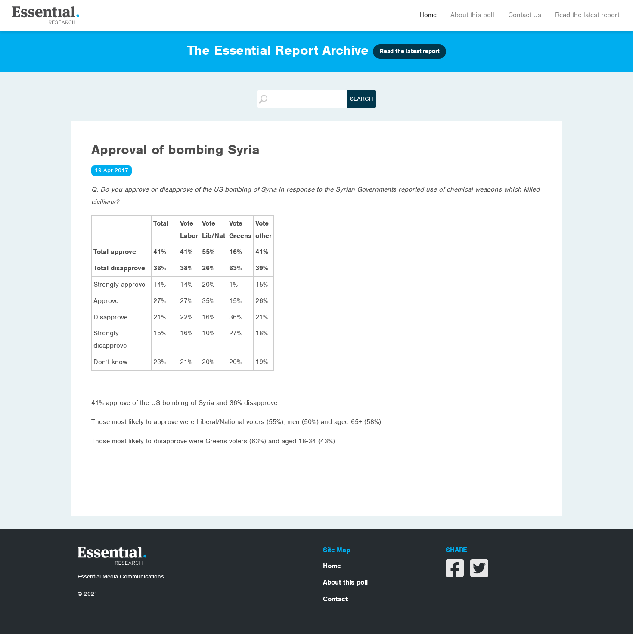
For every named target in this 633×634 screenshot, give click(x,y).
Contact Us (524, 15)
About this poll (472, 15)
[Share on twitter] (479, 573)
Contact (335, 599)
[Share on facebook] (456, 573)
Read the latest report (587, 15)
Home (428, 15)
